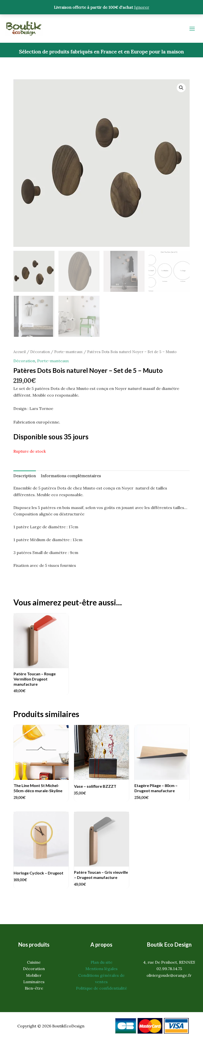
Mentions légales (101, 968)
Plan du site (101, 962)
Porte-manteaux (68, 351)
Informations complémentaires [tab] (71, 475)
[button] (181, 87)
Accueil (19, 351)
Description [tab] (24, 475)
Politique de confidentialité (101, 988)
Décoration (40, 351)
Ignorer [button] (141, 7)
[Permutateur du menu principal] (192, 29)
